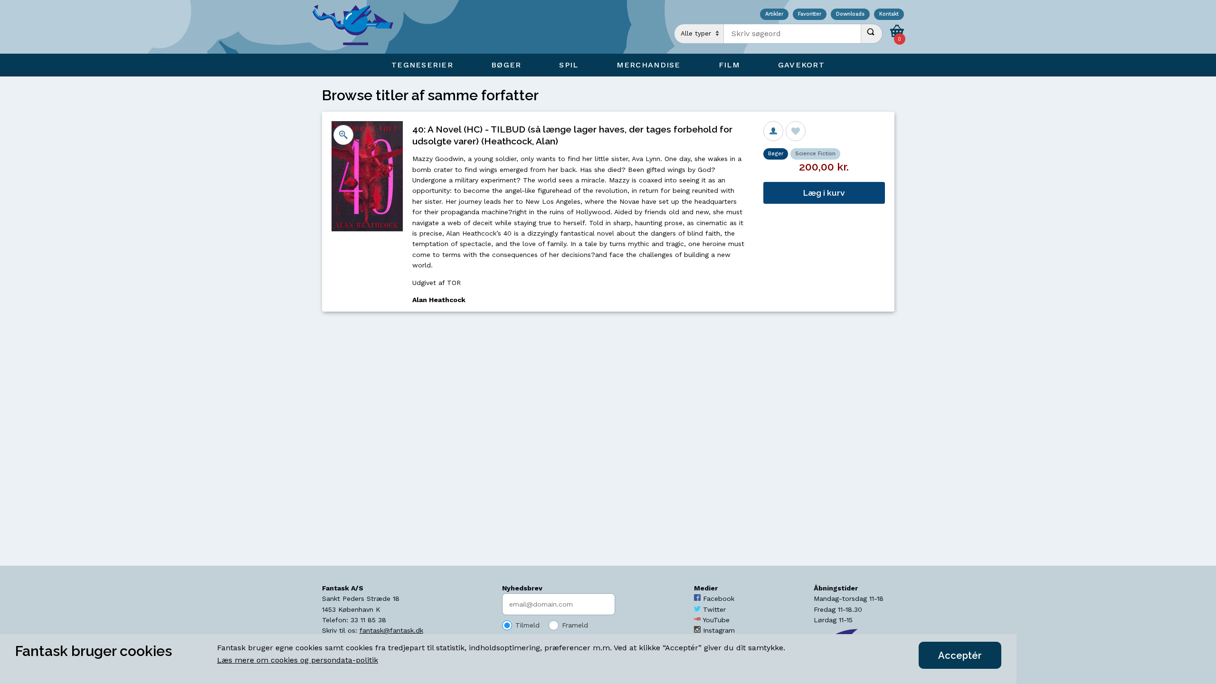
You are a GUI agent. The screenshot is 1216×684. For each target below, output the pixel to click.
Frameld (575, 625)
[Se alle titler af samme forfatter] (773, 131)
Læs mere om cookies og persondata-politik (297, 660)
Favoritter (809, 14)
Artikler (774, 14)
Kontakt (889, 14)
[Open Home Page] (358, 27)
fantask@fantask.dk (391, 630)
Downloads (850, 14)
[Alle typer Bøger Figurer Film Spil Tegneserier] (699, 33)
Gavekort (801, 64)
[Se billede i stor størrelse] (343, 135)
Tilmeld (527, 625)
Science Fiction (815, 154)
